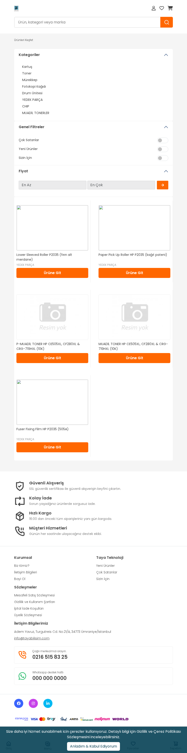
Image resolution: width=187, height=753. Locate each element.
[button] (154, 8)
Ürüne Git (52, 272)
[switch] (162, 140)
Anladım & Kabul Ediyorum (93, 746)
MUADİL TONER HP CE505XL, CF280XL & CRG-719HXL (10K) (133, 346)
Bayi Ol (19, 579)
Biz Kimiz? (21, 565)
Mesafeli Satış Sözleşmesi (34, 595)
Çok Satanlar (106, 572)
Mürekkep (29, 80)
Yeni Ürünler (105, 565)
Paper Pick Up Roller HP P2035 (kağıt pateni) (133, 254)
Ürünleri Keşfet (23, 40)
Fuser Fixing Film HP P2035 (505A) (42, 429)
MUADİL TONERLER (35, 113)
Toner (26, 73)
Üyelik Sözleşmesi (28, 615)
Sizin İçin (102, 579)
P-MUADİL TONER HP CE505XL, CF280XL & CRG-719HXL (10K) (48, 346)
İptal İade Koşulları (29, 608)
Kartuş (27, 66)
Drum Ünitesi (32, 93)
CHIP (25, 106)
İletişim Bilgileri (25, 572)
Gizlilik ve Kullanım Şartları (34, 602)
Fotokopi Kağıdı (34, 86)
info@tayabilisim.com (31, 638)
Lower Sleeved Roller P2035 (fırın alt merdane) (44, 257)
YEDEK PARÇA (32, 99)
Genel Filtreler (31, 127)
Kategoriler (29, 54)
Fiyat (23, 171)
